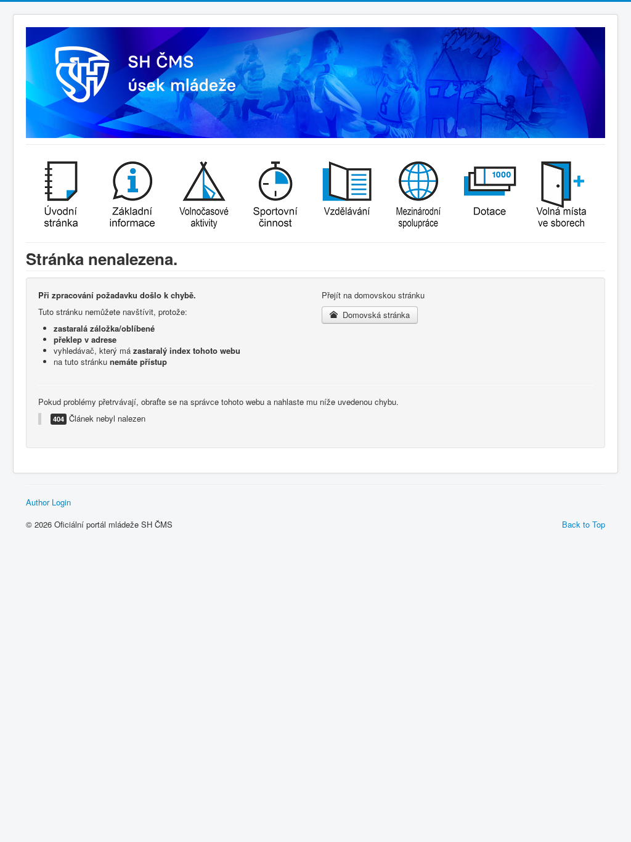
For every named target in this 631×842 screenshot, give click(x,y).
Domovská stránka (375, 315)
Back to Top (583, 524)
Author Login (48, 502)
